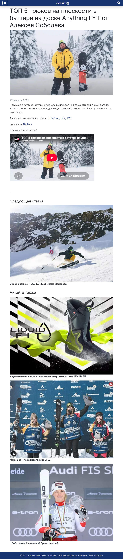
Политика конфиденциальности (62, 555)
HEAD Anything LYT (60, 118)
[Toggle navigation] (5, 3)
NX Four (27, 124)
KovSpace (98, 555)
